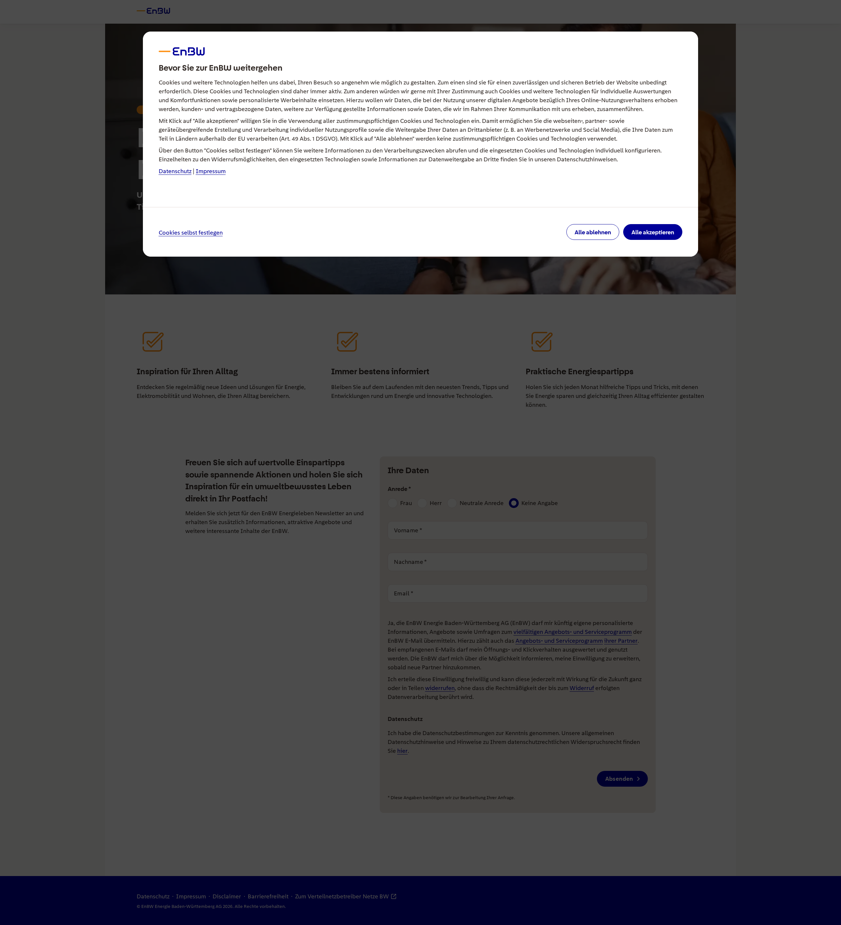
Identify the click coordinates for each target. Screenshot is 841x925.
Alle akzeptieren (652, 232)
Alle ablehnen (593, 232)
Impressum (211, 171)
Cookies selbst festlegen (191, 232)
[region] (420, 462)
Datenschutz (175, 171)
